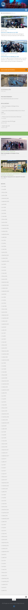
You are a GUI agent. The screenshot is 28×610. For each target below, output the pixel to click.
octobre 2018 (5, 419)
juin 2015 (4, 524)
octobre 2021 (5, 321)
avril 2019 (4, 402)
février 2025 (4, 219)
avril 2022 (4, 303)
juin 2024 (4, 240)
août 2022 (4, 294)
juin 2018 (4, 431)
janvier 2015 (4, 539)
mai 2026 (4, 189)
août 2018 (4, 425)
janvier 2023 (4, 279)
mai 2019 (4, 399)
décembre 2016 (5, 482)
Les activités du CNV (6, 89)
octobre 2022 (5, 288)
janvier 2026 (4, 195)
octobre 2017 (5, 452)
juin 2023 (4, 264)
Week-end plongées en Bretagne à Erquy (10, 106)
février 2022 (4, 309)
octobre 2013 (5, 584)
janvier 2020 (4, 378)
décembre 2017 (5, 449)
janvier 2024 (4, 252)
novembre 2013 (5, 581)
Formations (3, 175)
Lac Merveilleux (10, 175)
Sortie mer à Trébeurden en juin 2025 (9, 32)
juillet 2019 (4, 393)
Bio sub (7, 173)
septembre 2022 (5, 291)
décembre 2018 (5, 413)
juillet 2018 (4, 428)
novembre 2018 (5, 416)
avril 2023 (4, 270)
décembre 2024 (5, 225)
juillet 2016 (4, 491)
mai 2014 (4, 563)
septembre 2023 (5, 261)
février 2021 (4, 345)
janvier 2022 (4, 312)
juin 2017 (4, 464)
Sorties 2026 (12, 151)
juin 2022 (4, 297)
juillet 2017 (4, 461)
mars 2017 (4, 473)
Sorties (7, 29)
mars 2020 (4, 372)
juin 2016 (4, 494)
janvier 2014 (4, 575)
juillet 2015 (4, 521)
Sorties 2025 (13, 29)
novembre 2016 (5, 485)
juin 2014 (4, 560)
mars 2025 (4, 216)
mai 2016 (4, 497)
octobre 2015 (5, 515)
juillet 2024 (4, 237)
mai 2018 (4, 434)
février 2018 (4, 443)
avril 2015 (4, 530)
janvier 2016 (4, 506)
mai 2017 (4, 467)
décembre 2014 (5, 542)
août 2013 (4, 587)
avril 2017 (4, 470)
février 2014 (4, 572)
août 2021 (4, 327)
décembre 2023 (5, 255)
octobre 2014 (5, 548)
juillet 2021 (4, 330)
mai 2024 (4, 243)
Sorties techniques (14, 53)
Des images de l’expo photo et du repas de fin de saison (13, 176)
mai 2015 (4, 527)
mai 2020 (4, 366)
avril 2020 (4, 369)
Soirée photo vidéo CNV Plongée (8, 121)
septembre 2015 (5, 518)
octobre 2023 (5, 258)
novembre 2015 (5, 512)
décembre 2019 (5, 381)
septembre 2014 (5, 551)
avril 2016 (4, 500)
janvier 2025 (4, 222)
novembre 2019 (5, 384)
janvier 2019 (4, 410)
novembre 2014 (5, 545)
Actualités (3, 29)
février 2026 (4, 192)
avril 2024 (4, 246)
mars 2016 (4, 503)
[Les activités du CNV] (14, 80)
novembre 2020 (5, 354)
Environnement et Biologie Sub (19, 173)
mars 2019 (4, 404)
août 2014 (4, 554)
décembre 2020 (5, 351)
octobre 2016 (5, 488)
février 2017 (4, 476)
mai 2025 (4, 210)
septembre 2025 (5, 201)
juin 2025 (4, 207)
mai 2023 (4, 267)
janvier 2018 (4, 446)
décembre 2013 (5, 578)
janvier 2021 (4, 348)
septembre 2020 (5, 360)
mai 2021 (4, 336)
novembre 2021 (5, 318)
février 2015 (4, 536)
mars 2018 (4, 440)
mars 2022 (4, 306)
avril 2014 (4, 566)
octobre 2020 (5, 357)
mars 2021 (4, 342)
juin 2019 (4, 396)
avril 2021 (4, 339)
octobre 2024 (5, 231)
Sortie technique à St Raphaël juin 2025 (10, 56)
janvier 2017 (4, 479)
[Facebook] (26, 70)
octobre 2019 (5, 387)
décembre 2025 (5, 198)
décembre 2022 (5, 282)
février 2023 (4, 276)
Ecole (7, 53)
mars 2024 (4, 249)
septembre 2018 (5, 422)
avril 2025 (4, 213)
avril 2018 (4, 437)
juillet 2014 (4, 557)
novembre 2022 (5, 285)
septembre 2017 (5, 455)
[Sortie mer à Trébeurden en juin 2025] (14, 27)
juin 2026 (4, 186)
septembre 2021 (5, 324)
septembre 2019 (5, 390)
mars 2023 (4, 273)
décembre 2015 (5, 509)
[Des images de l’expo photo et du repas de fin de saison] (14, 166)
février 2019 (4, 407)
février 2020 (4, 375)
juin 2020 (4, 363)
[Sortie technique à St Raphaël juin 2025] (14, 52)
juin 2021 (4, 333)
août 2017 (4, 458)
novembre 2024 (5, 228)
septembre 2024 (5, 234)
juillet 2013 (4, 590)
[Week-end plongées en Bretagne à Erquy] (14, 144)
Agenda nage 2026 (6, 125)
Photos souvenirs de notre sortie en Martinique (11, 116)
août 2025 (4, 204)
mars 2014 (4, 569)
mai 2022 (4, 300)
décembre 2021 (5, 315)
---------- (3, 88)
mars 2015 (4, 533)
